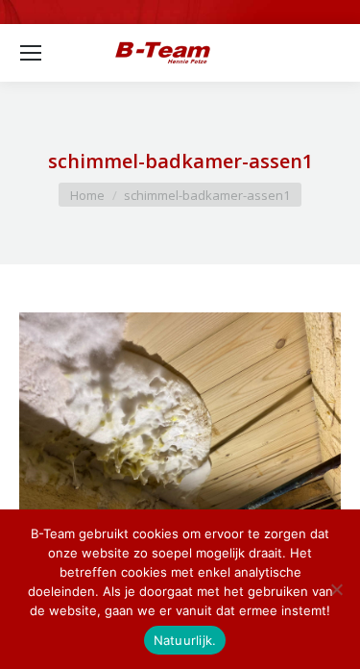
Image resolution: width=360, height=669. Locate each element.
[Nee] (336, 589)
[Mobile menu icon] (30, 52)
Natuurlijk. (185, 640)
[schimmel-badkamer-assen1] (180, 433)
